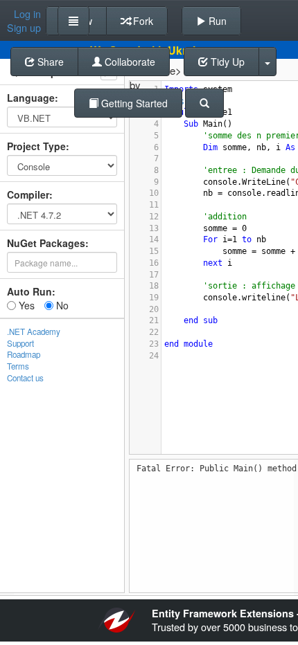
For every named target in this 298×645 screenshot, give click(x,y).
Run (216, 21)
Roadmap (23, 354)
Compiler (28, 194)
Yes (25, 305)
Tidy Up (226, 62)
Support (20, 343)
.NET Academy (33, 331)
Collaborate (128, 62)
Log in (27, 14)
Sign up (24, 28)
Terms (18, 366)
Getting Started (133, 103)
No (61, 305)
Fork (141, 21)
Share (49, 62)
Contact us (25, 377)
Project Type (36, 146)
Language (31, 98)
